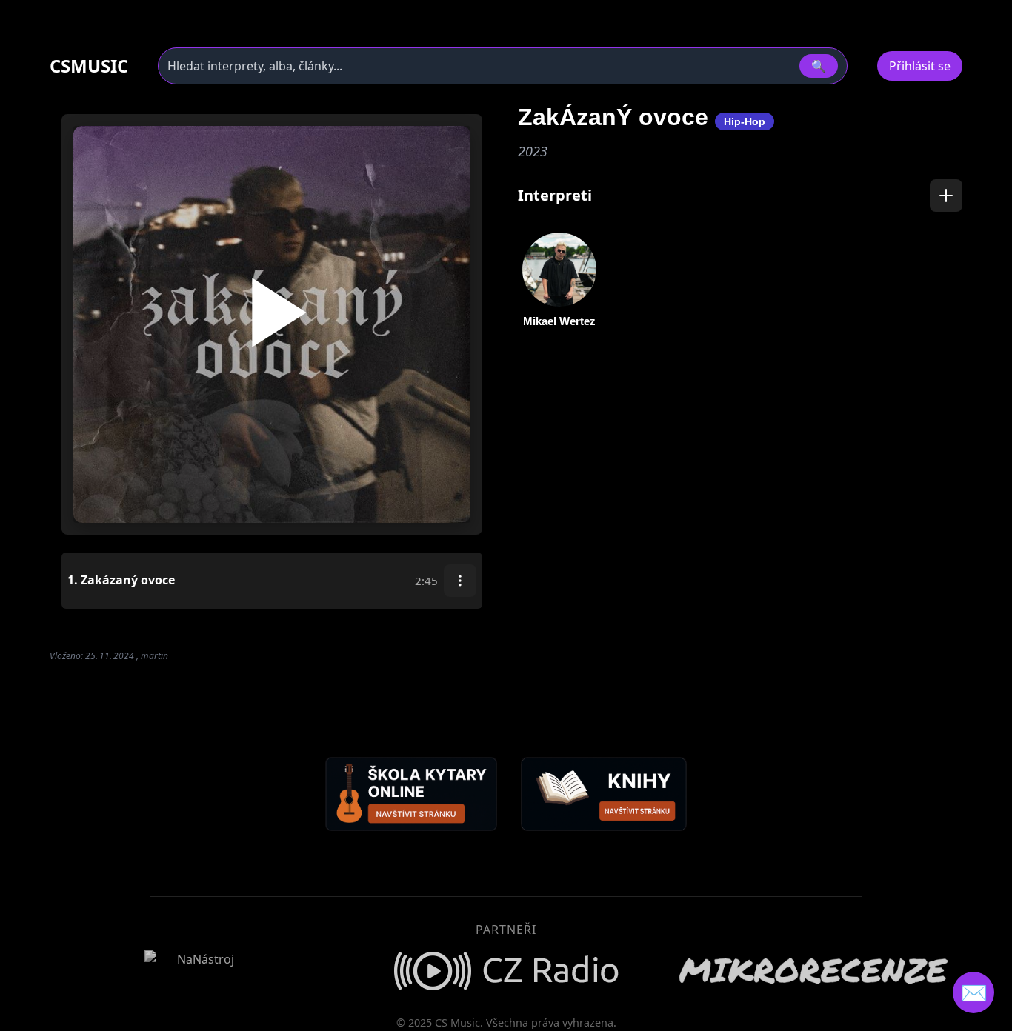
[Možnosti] (460, 580)
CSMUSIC (89, 66)
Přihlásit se (920, 66)
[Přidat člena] (946, 195)
